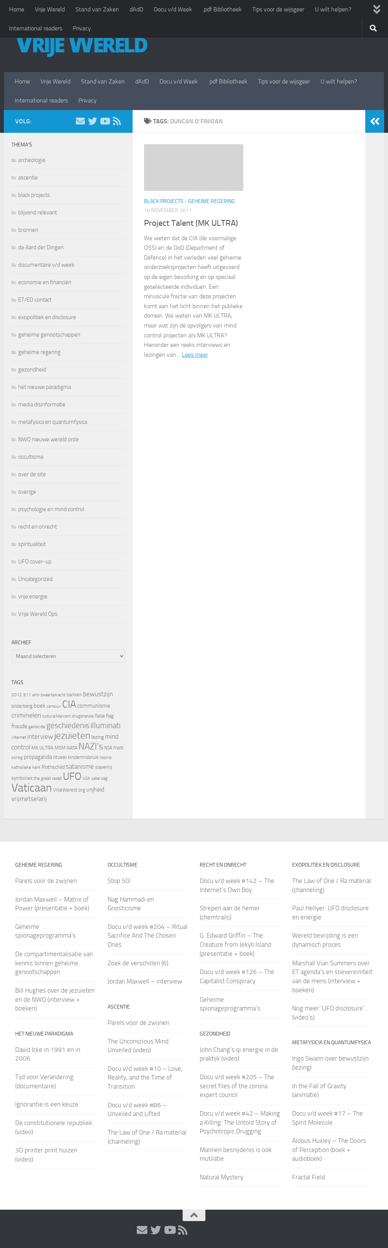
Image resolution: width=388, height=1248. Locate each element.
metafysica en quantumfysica (52, 422)
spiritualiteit (32, 544)
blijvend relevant (37, 212)
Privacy (82, 28)
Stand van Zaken (97, 9)
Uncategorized (35, 579)
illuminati (105, 725)
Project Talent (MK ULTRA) (191, 223)
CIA (69, 704)
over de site (32, 474)
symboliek (22, 778)
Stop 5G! (119, 880)
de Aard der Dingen (41, 247)
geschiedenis (67, 725)
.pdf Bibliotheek (222, 9)
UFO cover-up (35, 561)
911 (27, 694)
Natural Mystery (221, 1177)
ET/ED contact (35, 299)
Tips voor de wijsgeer (278, 9)
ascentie (28, 177)
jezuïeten (72, 735)
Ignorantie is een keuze (46, 1104)
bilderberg (22, 706)
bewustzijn (98, 694)
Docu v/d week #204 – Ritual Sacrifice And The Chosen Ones (148, 935)
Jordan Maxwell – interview (145, 981)
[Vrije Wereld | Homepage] (81, 45)
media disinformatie (42, 404)
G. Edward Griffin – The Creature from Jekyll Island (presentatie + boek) (235, 944)
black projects (163, 201)
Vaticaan (31, 788)
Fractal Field (308, 1177)
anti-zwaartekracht (49, 694)
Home (16, 9)
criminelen (26, 715)
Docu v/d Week (173, 9)
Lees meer (195, 354)
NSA (108, 748)
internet (18, 737)
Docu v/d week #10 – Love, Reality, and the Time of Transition (145, 1077)
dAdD (136, 9)
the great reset (48, 778)
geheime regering (211, 201)
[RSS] (116, 121)
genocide (36, 726)
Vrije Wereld (50, 9)
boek (39, 705)
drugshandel (83, 716)
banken (74, 694)
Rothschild (53, 767)
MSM (60, 748)
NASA (72, 748)
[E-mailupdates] (80, 121)
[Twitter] (92, 121)
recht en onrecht (37, 526)
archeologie (31, 160)
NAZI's (90, 746)
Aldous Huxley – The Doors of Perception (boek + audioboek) (329, 1149)
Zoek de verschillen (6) (138, 963)
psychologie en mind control (51, 509)
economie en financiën (44, 282)
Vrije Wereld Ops (38, 614)
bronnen (28, 230)
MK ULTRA (42, 748)
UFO (72, 776)
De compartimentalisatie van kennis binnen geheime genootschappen (54, 963)
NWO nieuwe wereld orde (48, 439)
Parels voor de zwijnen (46, 880)
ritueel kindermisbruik (76, 757)
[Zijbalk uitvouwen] (374, 121)
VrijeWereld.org (69, 790)
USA (86, 778)
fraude (19, 726)
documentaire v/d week (46, 264)
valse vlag (99, 778)
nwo (118, 747)
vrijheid (95, 789)
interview (40, 736)
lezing (97, 737)
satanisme (80, 766)
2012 (16, 694)
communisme (93, 705)
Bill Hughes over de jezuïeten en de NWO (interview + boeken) (55, 999)
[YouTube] (104, 121)
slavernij (103, 767)
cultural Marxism (56, 716)
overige (27, 491)
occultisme (31, 456)
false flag (104, 716)
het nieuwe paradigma (44, 387)
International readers (35, 28)
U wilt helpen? (333, 9)
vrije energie (32, 596)
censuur (54, 706)
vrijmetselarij (29, 799)
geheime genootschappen (49, 334)
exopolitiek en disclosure (47, 317)
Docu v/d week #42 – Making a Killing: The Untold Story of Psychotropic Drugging (240, 1122)
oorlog (17, 757)
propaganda (38, 757)
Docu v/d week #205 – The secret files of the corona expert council (237, 1085)
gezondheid (32, 369)
